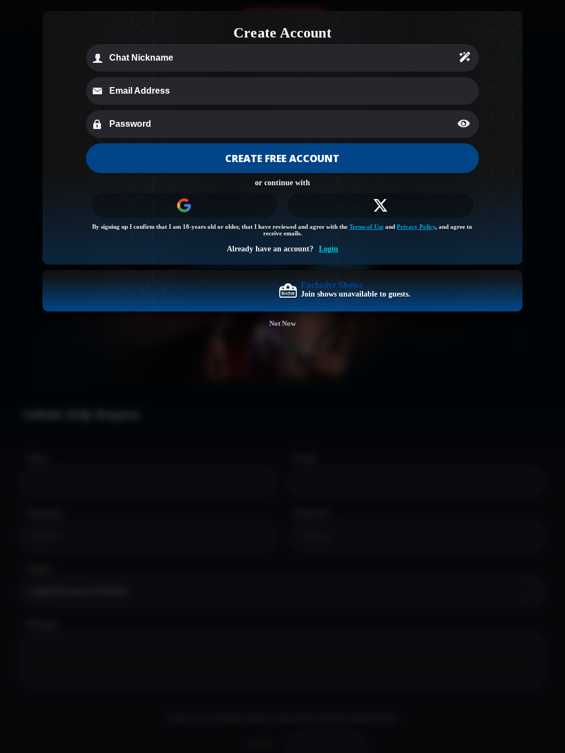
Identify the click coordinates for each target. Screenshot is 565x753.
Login (328, 249)
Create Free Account (282, 158)
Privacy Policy (416, 226)
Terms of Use (366, 226)
